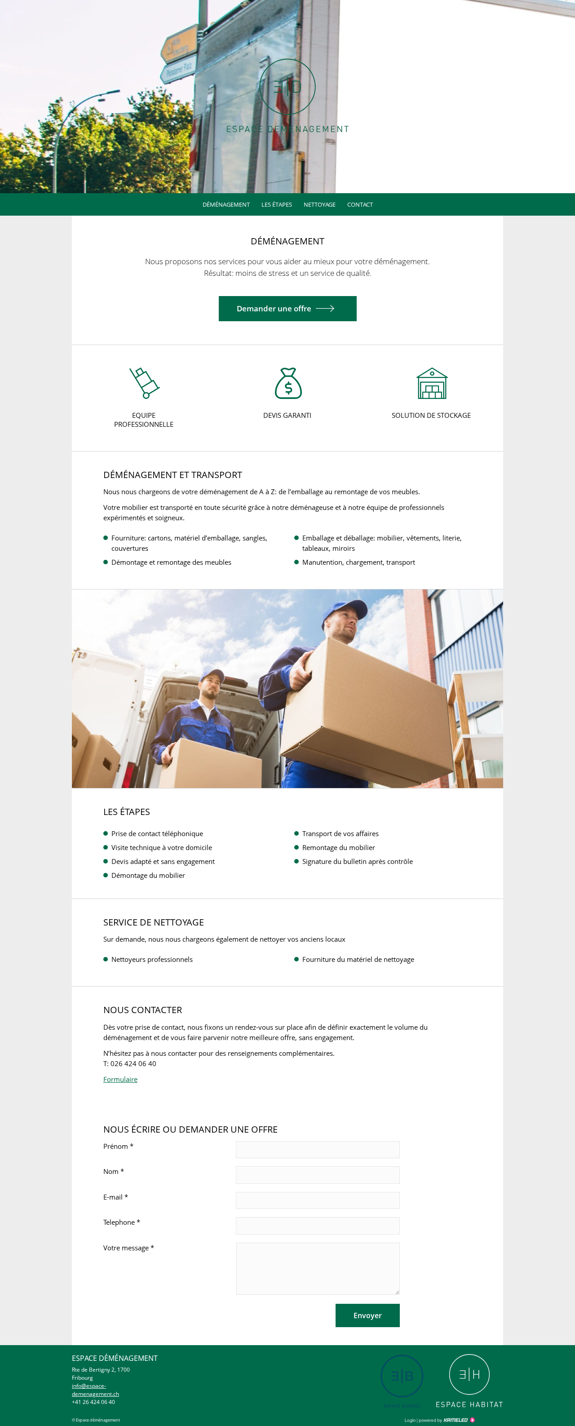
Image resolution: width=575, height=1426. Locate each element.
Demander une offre (274, 308)
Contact (360, 204)
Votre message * (128, 1247)
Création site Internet (446, 1420)
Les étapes (276, 204)
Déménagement (226, 204)
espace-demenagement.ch (287, 95)
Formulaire (120, 1079)
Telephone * (121, 1222)
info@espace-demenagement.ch (95, 1390)
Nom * (113, 1171)
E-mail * (115, 1196)
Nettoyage (320, 204)
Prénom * (118, 1146)
